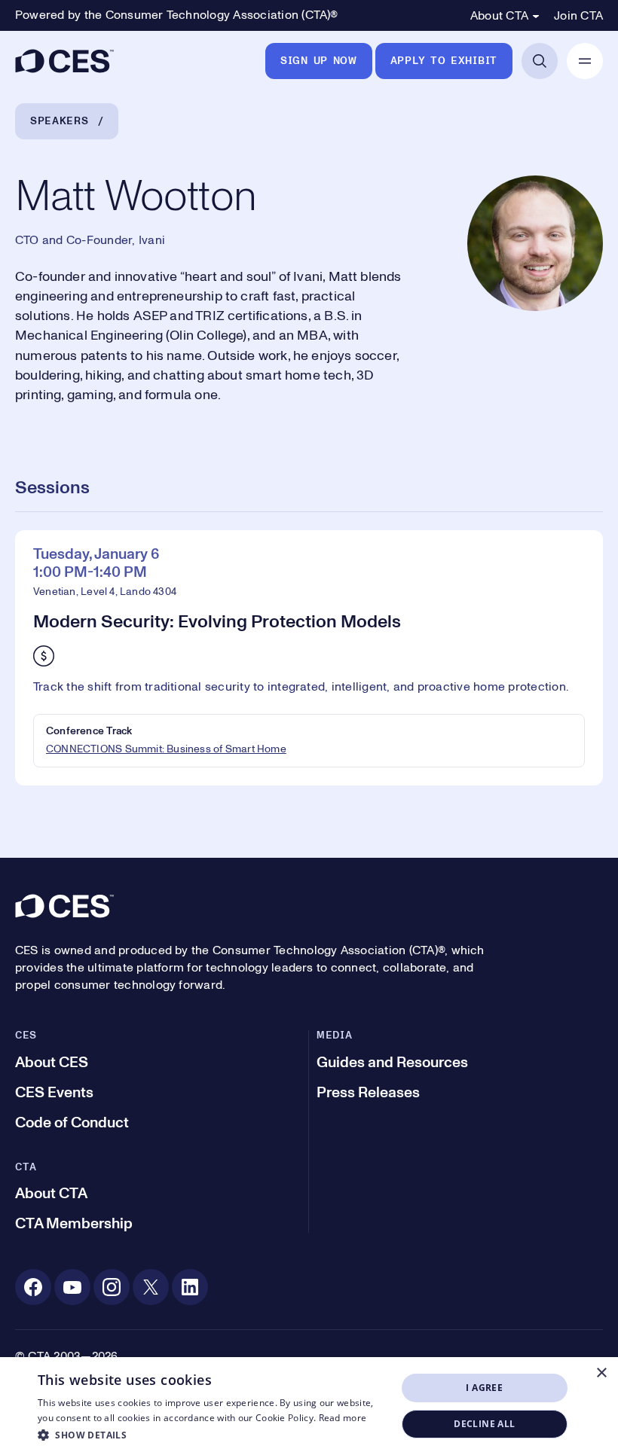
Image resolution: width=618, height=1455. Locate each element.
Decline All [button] (484, 1423)
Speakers (59, 121)
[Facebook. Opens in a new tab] (33, 1287)
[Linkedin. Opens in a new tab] (190, 1287)
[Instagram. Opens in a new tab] (111, 1287)
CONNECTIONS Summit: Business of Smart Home (166, 749)
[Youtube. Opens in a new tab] (72, 1287)
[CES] (64, 61)
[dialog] (309, 1406)
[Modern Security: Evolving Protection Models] (309, 657)
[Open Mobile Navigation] (585, 61)
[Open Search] (540, 61)
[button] (212, 1435)
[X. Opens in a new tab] (151, 1287)
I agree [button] (484, 1387)
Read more (343, 1417)
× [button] (601, 1373)
